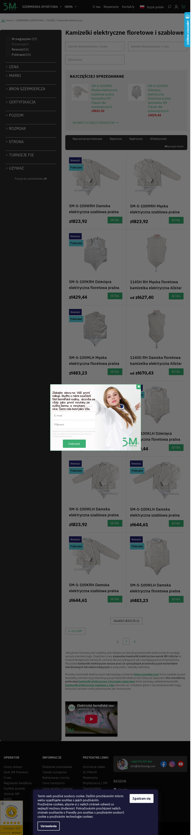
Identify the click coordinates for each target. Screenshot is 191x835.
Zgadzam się (141, 798)
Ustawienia (49, 826)
